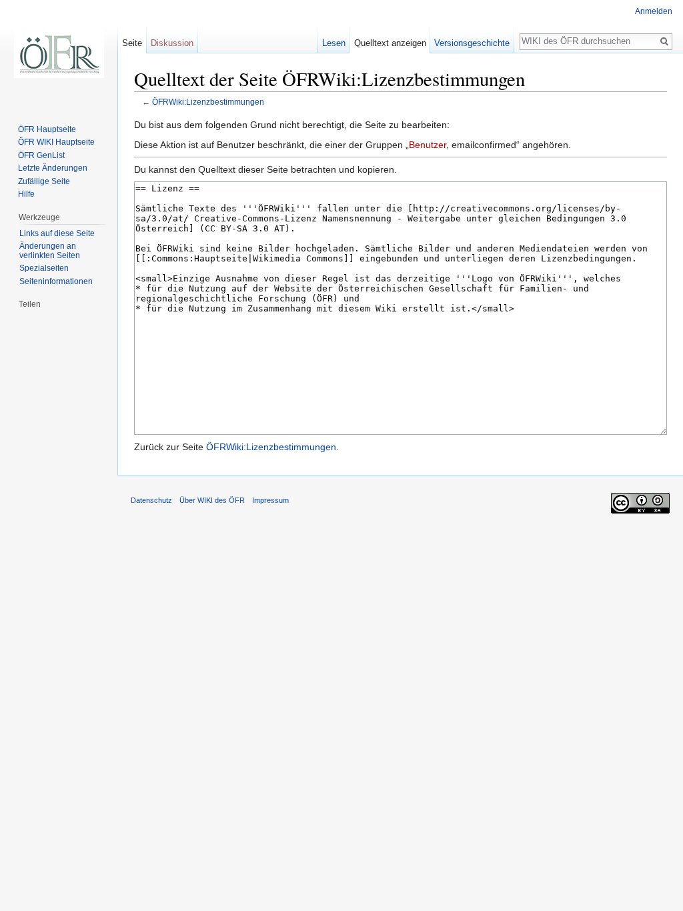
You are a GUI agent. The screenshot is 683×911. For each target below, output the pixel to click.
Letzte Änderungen (52, 168)
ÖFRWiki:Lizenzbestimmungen (208, 101)
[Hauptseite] (58, 53)
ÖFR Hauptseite (47, 129)
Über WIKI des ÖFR (212, 500)
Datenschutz (151, 500)
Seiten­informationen (56, 281)
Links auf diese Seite (57, 233)
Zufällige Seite (44, 181)
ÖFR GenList (41, 155)
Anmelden (653, 11)
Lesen (334, 43)
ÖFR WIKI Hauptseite (56, 142)
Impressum (270, 500)
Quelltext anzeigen (390, 43)
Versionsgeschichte (472, 43)
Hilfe (26, 194)
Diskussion (172, 43)
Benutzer (427, 144)
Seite (132, 43)
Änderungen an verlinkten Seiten (49, 250)
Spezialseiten (44, 268)
